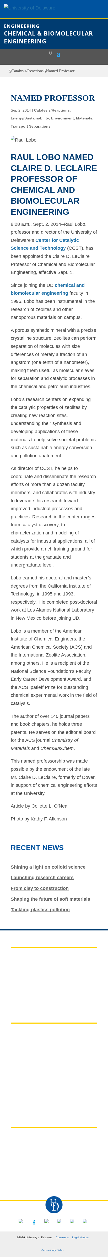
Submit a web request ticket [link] (42, 1075)
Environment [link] (62, 118)
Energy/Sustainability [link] (30, 118)
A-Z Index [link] (21, 1043)
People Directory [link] (29, 1065)
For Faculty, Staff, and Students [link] (46, 957)
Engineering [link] (22, 26)
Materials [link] (84, 118)
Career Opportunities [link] (34, 989)
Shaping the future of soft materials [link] (50, 899)
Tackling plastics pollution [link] (40, 909)
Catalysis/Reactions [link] (27, 71)
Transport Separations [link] (31, 126)
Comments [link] (62, 1237)
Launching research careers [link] (42, 877)
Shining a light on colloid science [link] (48, 867)
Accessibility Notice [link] (52, 1250)
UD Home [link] (21, 1032)
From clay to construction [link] (40, 888)
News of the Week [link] (31, 968)
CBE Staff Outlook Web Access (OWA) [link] (53, 978)
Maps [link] (17, 1054)
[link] (6, 71)
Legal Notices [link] (80, 1237)
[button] (58, 53)
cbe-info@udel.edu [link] (38, 1177)
